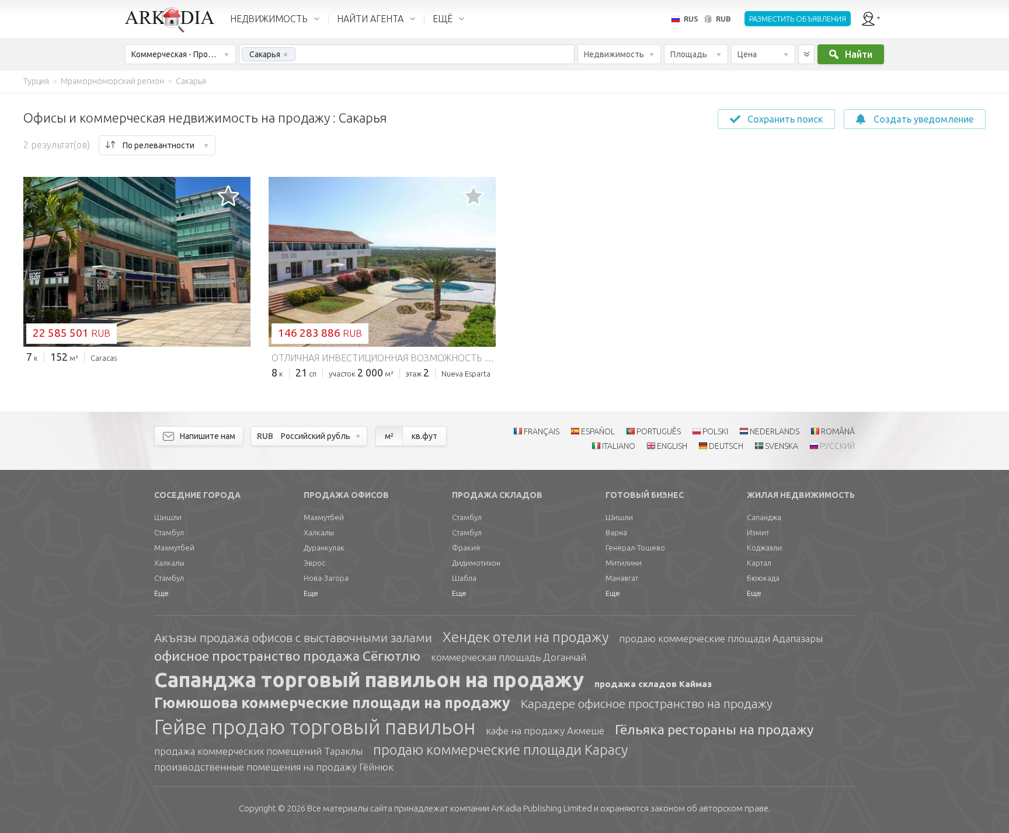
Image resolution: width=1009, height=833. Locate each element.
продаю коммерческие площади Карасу (500, 750)
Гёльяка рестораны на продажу (714, 729)
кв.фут (424, 436)
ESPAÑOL (598, 431)
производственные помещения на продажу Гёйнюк (274, 766)
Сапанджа (764, 517)
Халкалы (169, 563)
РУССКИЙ (837, 446)
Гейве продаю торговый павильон (314, 726)
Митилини (624, 563)
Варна (616, 532)
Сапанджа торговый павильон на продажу (369, 679)
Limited (541, 808)
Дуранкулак (324, 547)
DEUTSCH (726, 446)
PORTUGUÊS (658, 431)
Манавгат (622, 578)
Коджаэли (764, 547)
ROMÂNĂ (838, 431)
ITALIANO (618, 446)
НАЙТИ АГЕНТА (370, 18)
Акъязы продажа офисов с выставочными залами (293, 637)
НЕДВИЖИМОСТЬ (269, 18)
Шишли (168, 517)
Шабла (464, 578)
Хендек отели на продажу (525, 637)
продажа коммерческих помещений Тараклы (258, 751)
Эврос (314, 563)
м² (389, 436)
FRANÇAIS (541, 431)
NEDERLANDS (774, 431)
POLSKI (715, 431)
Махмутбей (174, 547)
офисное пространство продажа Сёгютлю (287, 656)
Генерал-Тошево (635, 547)
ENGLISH (672, 446)
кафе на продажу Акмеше (545, 730)
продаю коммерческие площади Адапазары (721, 638)
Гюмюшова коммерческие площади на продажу (332, 703)
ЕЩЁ (443, 18)
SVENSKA (781, 446)
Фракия (466, 547)
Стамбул (169, 532)
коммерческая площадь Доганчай (508, 657)
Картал (759, 563)
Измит (758, 532)
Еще (161, 593)
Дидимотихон (476, 563)
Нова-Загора (326, 578)
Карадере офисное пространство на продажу (647, 703)
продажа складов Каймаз (653, 684)
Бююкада (763, 578)
